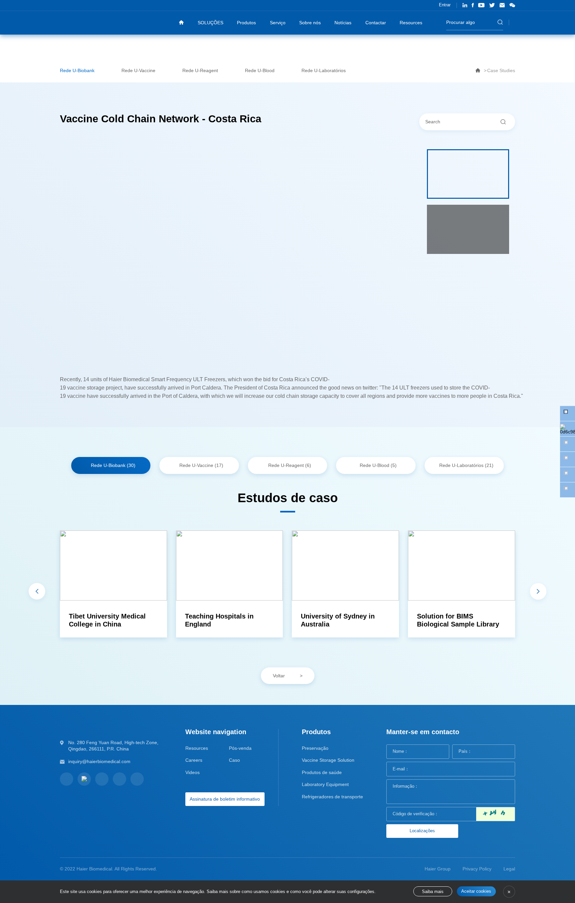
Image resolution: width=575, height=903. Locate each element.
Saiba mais (433, 891)
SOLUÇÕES (210, 22)
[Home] (181, 23)
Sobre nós (310, 22)
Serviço (278, 22)
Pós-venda (240, 748)
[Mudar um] (495, 814)
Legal (509, 868)
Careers (193, 760)
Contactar (375, 22)
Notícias (342, 22)
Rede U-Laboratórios (323, 70)
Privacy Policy (477, 868)
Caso (234, 760)
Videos (192, 772)
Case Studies (501, 70)
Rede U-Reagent (200, 70)
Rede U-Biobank (77, 70)
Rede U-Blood (260, 70)
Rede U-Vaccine (138, 70)
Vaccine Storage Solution (328, 760)
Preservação (315, 748)
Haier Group (438, 868)
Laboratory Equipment (325, 784)
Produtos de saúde (322, 772)
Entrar (445, 5)
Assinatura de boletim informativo (225, 799)
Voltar (279, 675)
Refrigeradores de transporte (332, 796)
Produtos (246, 22)
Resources (411, 22)
